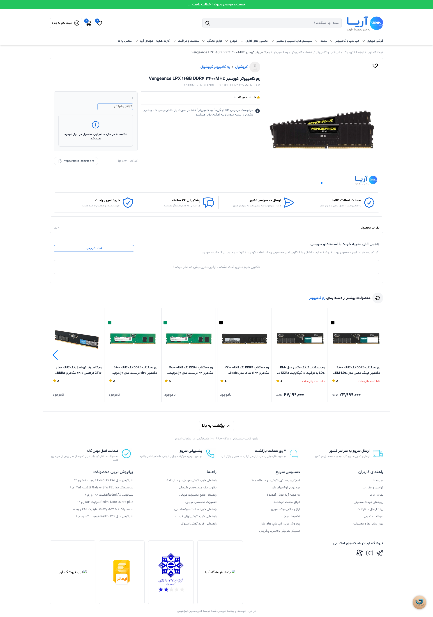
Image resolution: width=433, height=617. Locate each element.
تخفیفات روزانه (290, 516)
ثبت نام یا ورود (62, 23)
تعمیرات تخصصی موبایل (200, 502)
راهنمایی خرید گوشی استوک (198, 524)
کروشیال (241, 67)
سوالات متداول (373, 516)
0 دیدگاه (242, 97)
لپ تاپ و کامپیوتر (328, 52)
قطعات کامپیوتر (302, 52)
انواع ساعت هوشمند (287, 502)
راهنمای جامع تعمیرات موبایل (197, 495)
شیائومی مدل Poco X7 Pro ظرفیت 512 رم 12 (103, 480)
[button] (321, 183)
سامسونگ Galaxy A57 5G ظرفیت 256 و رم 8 (103, 509)
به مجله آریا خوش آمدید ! (283, 495)
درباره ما (378, 480)
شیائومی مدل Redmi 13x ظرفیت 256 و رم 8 (104, 516)
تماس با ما (125, 41)
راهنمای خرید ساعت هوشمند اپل (195, 509)
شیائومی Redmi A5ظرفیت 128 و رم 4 (109, 495)
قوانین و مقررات (373, 487)
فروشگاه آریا (375, 52)
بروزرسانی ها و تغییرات (368, 524)
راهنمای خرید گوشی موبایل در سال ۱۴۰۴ (191, 480)
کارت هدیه (163, 41)
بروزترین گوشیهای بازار (285, 487)
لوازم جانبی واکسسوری (285, 509)
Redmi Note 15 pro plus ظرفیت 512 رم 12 (105, 502)
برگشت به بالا (213, 426)
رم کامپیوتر (281, 52)
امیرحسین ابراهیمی (189, 611)
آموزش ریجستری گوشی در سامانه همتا (275, 480)
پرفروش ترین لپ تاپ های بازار (280, 524)
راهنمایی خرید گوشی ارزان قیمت (195, 516)
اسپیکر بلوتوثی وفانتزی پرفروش (279, 531)
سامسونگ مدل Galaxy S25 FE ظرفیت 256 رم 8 (101, 487)
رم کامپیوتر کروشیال (215, 67)
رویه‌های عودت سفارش (368, 502)
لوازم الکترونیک (354, 52)
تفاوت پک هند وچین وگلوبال (197, 487)
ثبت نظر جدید (94, 248)
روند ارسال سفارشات (370, 509)
